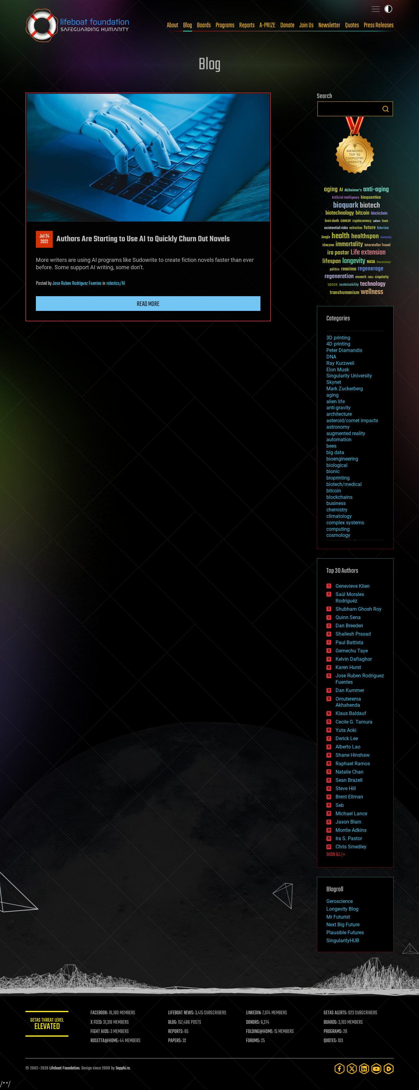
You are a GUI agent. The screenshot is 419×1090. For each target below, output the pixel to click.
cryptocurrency (361, 221)
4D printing (338, 344)
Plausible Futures (345, 932)
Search (385, 108)
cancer (345, 221)
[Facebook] (339, 1068)
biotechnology (339, 213)
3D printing (338, 338)
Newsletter (329, 25)
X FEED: (96, 1023)
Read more (148, 304)
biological (337, 465)
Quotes (352, 25)
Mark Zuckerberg (344, 389)
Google (325, 237)
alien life (335, 401)
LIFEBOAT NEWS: (181, 1013)
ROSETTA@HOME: (104, 1041)
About (172, 25)
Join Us (306, 25)
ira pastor (338, 252)
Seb (340, 805)
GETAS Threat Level (46, 1024)
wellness (372, 292)
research (360, 277)
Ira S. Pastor (349, 838)
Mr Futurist (338, 917)
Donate (287, 25)
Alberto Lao (348, 747)
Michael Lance (351, 814)
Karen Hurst (348, 667)
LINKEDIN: (253, 1013)
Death (385, 221)
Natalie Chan (349, 772)
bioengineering (342, 459)
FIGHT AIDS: (100, 1032)
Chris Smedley (351, 847)
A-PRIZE (267, 25)
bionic (333, 471)
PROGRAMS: (333, 1032)
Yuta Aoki (346, 730)
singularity (382, 277)
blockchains (339, 497)
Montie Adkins (351, 830)
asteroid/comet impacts (352, 420)
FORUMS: (253, 1041)
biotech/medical (344, 484)
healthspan (365, 236)
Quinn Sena (348, 617)
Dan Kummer (350, 690)
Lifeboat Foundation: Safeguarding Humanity (77, 25)
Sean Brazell (349, 780)
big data (335, 452)
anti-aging (376, 189)
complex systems (345, 523)
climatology (339, 516)
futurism (383, 228)
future (369, 228)
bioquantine (371, 197)
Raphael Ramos (353, 764)
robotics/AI (115, 284)
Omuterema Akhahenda (348, 702)
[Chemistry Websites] (355, 147)
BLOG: (172, 1023)
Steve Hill (346, 788)
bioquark (345, 205)
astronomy (338, 427)
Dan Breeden (349, 626)
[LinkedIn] (364, 1068)
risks (370, 277)
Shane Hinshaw (353, 755)
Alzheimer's (353, 190)
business (336, 503)
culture (376, 221)
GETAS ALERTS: (335, 1013)
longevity (353, 261)
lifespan (331, 261)
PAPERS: (175, 1041)
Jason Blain (348, 822)
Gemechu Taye (352, 651)
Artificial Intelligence (345, 198)
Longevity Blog (342, 909)
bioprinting (338, 478)
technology (373, 284)
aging (331, 189)
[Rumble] (389, 1068)
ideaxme (328, 245)
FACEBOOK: (99, 1013)
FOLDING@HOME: (259, 1032)
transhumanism (344, 293)
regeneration (339, 276)
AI (341, 190)
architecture (339, 414)
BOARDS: (330, 1023)
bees (331, 446)
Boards (204, 25)
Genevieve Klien (353, 586)
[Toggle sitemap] (376, 9)
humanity (386, 237)
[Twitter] (352, 1068)
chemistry (337, 510)
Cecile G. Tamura (354, 722)
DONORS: (253, 1023)
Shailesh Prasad (353, 634)
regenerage (370, 269)
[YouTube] (376, 1068)
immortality (349, 244)
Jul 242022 (44, 239)
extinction (355, 228)
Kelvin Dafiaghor (354, 659)
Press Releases (379, 25)
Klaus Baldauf (351, 713)
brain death (332, 221)
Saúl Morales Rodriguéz (350, 597)
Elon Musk (337, 370)
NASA (371, 262)
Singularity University (349, 376)
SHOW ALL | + (335, 855)
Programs (225, 25)
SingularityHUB (342, 940)
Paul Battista (349, 642)
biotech (370, 205)
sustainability (349, 285)
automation (339, 439)
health (341, 236)
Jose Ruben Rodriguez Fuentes (77, 284)
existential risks (336, 228)
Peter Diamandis (344, 350)
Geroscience (339, 901)
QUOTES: (330, 1041)
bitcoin (362, 213)
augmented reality (345, 433)
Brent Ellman (349, 797)
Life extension (368, 253)
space (333, 284)
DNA (331, 357)
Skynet (333, 382)
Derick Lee (347, 738)
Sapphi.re (123, 1068)
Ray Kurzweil (340, 363)
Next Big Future (342, 924)
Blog (187, 25)
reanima (348, 269)
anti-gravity (338, 408)
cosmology (338, 535)
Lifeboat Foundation (64, 1068)
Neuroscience (384, 262)
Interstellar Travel (377, 245)
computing (338, 529)
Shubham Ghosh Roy (359, 609)
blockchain (379, 213)
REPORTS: (175, 1032)
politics (335, 270)
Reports (247, 25)
